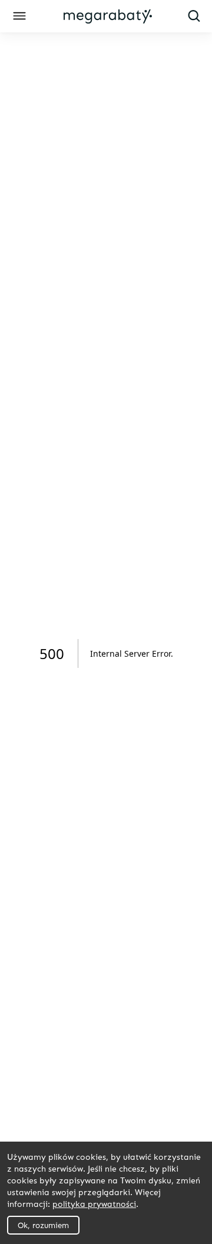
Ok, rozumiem (43, 1225)
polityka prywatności (94, 1204)
